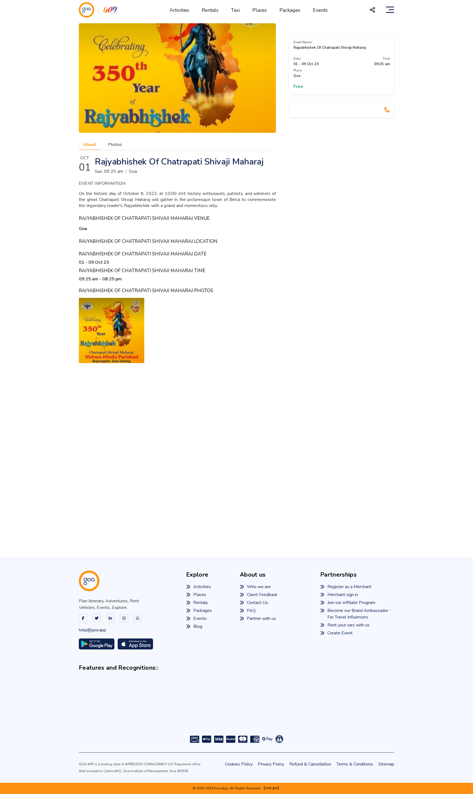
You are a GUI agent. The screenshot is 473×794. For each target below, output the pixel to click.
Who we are (259, 587)
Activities (179, 10)
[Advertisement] (236, 452)
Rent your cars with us (348, 625)
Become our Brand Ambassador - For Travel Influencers (359, 614)
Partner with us (261, 618)
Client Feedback (262, 595)
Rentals (210, 10)
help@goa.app (92, 630)
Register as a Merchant (349, 587)
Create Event (340, 633)
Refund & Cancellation (310, 764)
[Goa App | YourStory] (287, 711)
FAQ (251, 611)
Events (320, 10)
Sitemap (386, 764)
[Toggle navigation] (390, 9)
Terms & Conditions (354, 764)
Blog (197, 626)
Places (259, 10)
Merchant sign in (342, 595)
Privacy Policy (271, 764)
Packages (289, 10)
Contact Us (257, 603)
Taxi (235, 10)
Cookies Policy (239, 764)
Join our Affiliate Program (351, 603)
